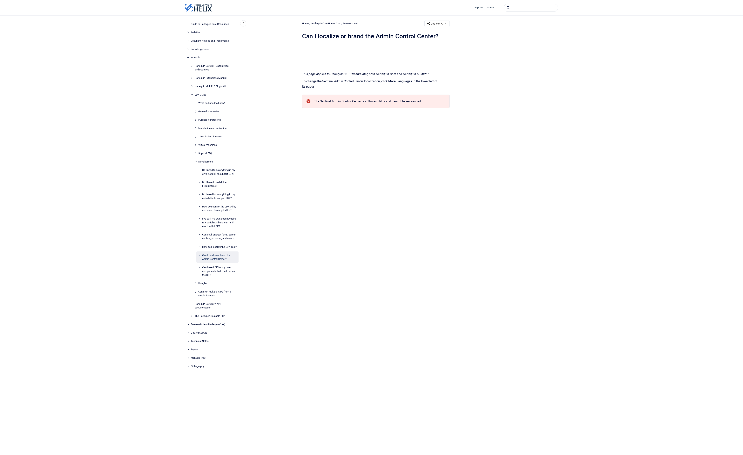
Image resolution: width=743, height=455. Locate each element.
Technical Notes (200, 341)
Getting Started (199, 332)
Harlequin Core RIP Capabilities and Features (212, 67)
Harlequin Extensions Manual (210, 77)
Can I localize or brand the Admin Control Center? (216, 257)
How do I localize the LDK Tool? (219, 246)
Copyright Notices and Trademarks (210, 40)
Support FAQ (205, 153)
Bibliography (197, 366)
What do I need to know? (211, 103)
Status (490, 7)
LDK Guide (200, 94)
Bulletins (195, 32)
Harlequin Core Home (323, 23)
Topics (194, 349)
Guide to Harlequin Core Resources (210, 24)
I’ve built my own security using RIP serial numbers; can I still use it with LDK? (219, 222)
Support (478, 7)
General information (209, 111)
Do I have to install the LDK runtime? (214, 184)
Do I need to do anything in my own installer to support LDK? (218, 172)
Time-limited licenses (210, 136)
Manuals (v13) (198, 357)
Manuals (195, 57)
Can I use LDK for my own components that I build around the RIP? (219, 271)
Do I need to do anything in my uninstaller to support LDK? (218, 196)
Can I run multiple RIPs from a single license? (214, 293)
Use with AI (437, 23)
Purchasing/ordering (209, 119)
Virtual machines (207, 144)
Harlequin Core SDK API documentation (208, 305)
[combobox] (531, 7)
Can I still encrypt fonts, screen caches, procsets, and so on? (219, 236)
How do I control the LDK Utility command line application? (219, 208)
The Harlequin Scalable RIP (210, 315)
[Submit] (508, 8)
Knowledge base (200, 49)
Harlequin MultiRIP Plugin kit (210, 86)
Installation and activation (212, 128)
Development (205, 161)
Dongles (202, 283)
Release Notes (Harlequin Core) (208, 324)
